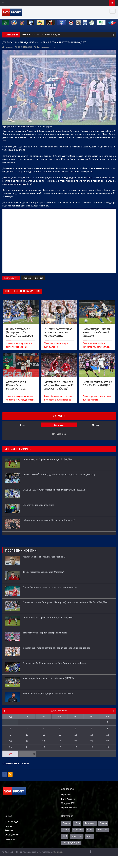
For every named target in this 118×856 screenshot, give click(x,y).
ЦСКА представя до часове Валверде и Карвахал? (58, 34)
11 (43, 735)
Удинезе (27, 278)
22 (107, 741)
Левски (66, 823)
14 (91, 735)
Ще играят (59, 425)
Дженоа (39, 278)
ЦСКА (77, 823)
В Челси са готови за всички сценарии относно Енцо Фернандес (56, 647)
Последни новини (21, 550)
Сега (22, 425)
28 (91, 747)
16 (10, 741)
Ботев (89, 836)
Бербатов (78, 830)
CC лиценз (58, 852)
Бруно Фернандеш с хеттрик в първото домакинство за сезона (58, 400)
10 (27, 735)
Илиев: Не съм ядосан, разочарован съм (44, 556)
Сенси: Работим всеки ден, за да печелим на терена (50, 587)
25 (43, 747)
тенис (90, 830)
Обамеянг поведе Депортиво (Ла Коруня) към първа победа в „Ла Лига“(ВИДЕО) (65, 602)
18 (43, 741)
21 (91, 741)
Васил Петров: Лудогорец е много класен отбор (48, 693)
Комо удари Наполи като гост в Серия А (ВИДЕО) (48, 678)
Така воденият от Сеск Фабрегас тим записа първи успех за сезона (96, 347)
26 (59, 747)
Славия (103, 823)
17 (27, 741)
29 (107, 747)
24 (27, 747)
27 (75, 747)
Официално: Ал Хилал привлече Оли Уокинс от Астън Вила (54, 663)
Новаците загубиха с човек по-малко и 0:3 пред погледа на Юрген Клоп (20, 400)
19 (59, 741)
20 (75, 741)
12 (59, 735)
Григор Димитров (71, 843)
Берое (66, 830)
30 (10, 754)
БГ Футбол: (28, 34)
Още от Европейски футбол (22, 291)
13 (75, 735)
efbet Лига (102, 830)
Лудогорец (89, 823)
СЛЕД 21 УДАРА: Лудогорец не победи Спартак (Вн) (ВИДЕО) (54, 489)
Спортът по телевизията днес (38, 505)
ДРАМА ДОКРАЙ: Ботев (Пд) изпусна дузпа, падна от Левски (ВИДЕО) (59, 474)
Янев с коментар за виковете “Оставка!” (43, 572)
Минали (95, 425)
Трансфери (76, 836)
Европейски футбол (46, 47)
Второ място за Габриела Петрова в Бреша (45, 632)
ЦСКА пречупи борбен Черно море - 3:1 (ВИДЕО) (48, 459)
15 (107, 735)
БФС (65, 836)
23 (10, 747)
